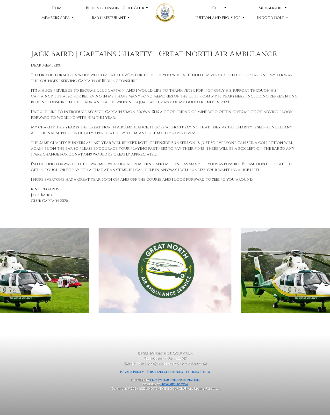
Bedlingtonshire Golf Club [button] (111, 8)
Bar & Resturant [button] (109, 17)
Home (58, 8)
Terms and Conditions (165, 372)
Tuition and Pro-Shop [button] (218, 17)
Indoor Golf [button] (271, 17)
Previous (18, 272)
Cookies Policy (198, 372)
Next (311, 272)
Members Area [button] (56, 17)
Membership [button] (270, 8)
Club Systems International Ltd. (175, 380)
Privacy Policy (132, 372)
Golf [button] (217, 8)
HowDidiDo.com (174, 384)
